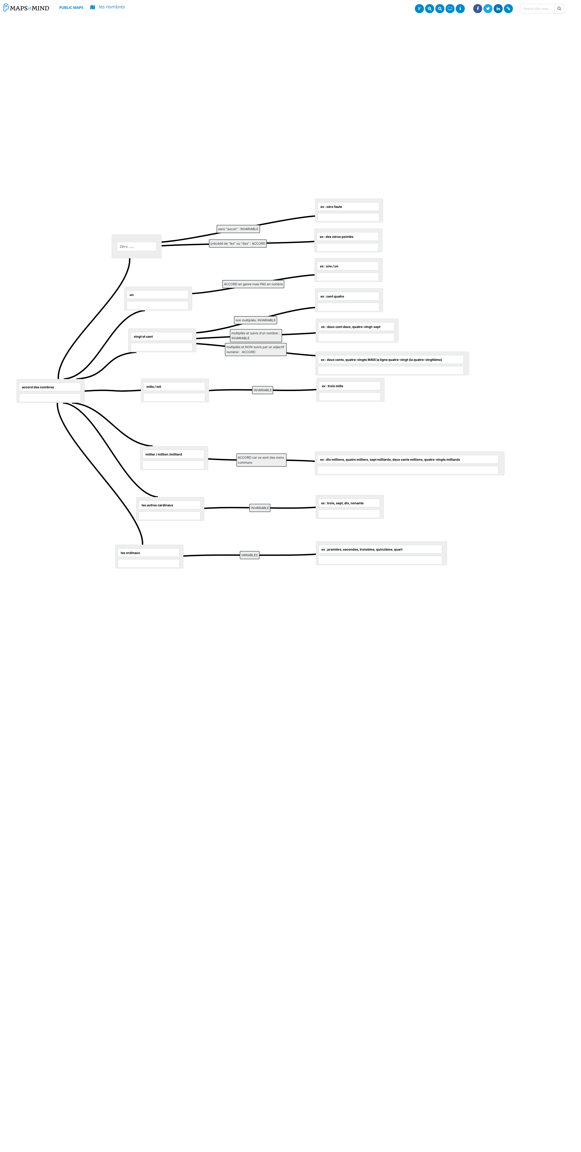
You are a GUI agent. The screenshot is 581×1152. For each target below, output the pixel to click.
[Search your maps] (559, 8)
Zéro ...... (127, 246)
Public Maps (71, 7)
